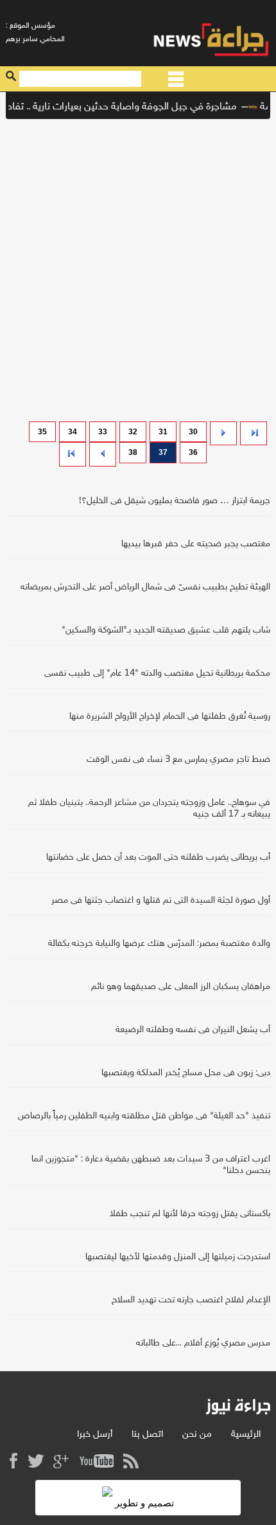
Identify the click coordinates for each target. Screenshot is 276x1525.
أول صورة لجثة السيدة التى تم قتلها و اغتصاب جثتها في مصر (160, 900)
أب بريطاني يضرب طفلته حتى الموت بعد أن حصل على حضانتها (158, 857)
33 (102, 431)
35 (42, 431)
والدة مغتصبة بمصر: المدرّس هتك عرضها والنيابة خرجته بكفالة (159, 943)
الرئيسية (246, 1434)
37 (163, 452)
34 (72, 431)
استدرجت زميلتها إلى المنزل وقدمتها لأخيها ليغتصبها (177, 1257)
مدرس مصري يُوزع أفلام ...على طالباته (203, 1343)
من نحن (197, 1434)
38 (132, 452)
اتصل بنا (147, 1434)
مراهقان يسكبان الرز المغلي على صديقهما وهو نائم (180, 986)
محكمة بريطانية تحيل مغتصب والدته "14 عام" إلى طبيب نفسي (157, 673)
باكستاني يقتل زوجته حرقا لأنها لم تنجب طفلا (190, 1213)
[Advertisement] (138, 267)
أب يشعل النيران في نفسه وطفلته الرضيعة (193, 1029)
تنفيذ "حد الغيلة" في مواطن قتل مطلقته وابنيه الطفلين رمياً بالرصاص (144, 1116)
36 (193, 452)
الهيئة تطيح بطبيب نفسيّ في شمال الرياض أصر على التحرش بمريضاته (145, 587)
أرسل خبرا (94, 1434)
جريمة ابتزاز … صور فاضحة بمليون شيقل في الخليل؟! (174, 500)
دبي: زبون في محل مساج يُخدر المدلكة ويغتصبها (185, 1073)
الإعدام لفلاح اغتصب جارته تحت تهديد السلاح (191, 1300)
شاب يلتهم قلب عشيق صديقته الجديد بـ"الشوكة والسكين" (166, 630)
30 (193, 431)
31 (163, 431)
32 (132, 431)
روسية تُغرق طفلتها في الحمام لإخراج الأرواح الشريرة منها (169, 716)
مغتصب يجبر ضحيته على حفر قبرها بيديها (195, 544)
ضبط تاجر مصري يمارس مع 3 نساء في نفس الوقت (178, 759)
